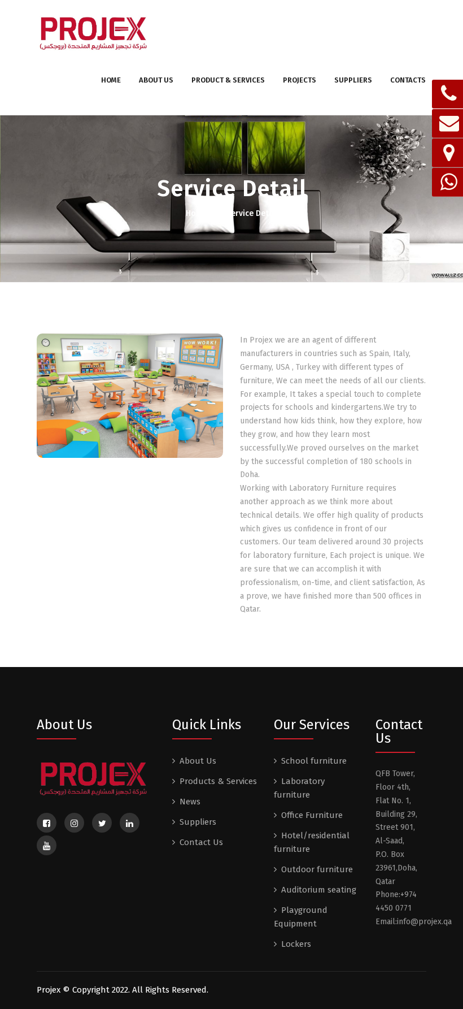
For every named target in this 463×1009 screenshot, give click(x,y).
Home (197, 213)
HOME (111, 80)
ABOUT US (156, 80)
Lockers (296, 944)
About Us (198, 761)
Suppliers (198, 822)
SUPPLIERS (353, 80)
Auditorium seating (318, 890)
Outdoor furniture (317, 869)
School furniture (314, 761)
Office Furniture (312, 815)
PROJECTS (299, 80)
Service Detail (252, 213)
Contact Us (201, 842)
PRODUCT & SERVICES (228, 80)
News (190, 801)
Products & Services (218, 781)
